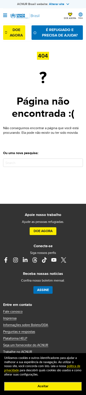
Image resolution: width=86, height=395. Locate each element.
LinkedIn (25, 260)
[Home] (24, 16)
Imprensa (9, 318)
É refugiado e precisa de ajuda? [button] (60, 32)
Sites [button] (80, 17)
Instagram (15, 260)
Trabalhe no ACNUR (17, 352)
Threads (34, 260)
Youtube (54, 260)
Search (79, 163)
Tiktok (44, 260)
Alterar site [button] (56, 4)
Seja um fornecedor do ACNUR (25, 345)
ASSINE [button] (43, 289)
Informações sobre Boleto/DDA (25, 325)
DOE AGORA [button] (70, 18)
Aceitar (43, 386)
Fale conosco (13, 311)
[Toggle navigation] (5, 15)
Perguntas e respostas (19, 331)
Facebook (6, 260)
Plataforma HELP (15, 338)
